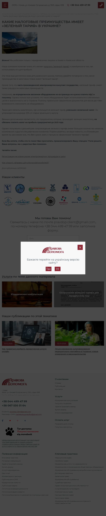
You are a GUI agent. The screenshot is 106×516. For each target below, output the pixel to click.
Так (48, 268)
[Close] (80, 247)
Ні (57, 268)
